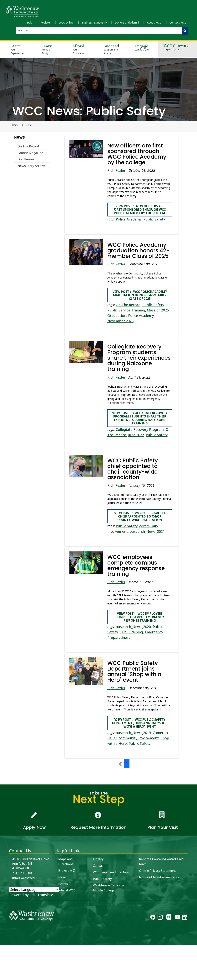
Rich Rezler (116, 170)
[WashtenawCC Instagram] (160, 918)
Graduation (116, 315)
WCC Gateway (176, 47)
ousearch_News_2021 (147, 531)
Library (98, 859)
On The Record (28, 146)
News (19, 137)
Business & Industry (94, 22)
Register (45, 22)
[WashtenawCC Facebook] (153, 918)
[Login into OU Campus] (2, 942)
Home (15, 125)
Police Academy (128, 219)
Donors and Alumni (127, 22)
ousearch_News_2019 (133, 732)
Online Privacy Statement (157, 871)
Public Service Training (126, 310)
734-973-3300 (22, 873)
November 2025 (120, 321)
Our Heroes (26, 159)
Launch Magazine (30, 153)
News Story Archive (32, 166)
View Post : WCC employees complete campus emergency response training (139, 617)
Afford (78, 49)
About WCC (154, 22)
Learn (47, 49)
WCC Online (66, 22)
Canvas (98, 865)
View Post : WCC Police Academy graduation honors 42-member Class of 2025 (140, 295)
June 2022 (136, 435)
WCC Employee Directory (111, 872)
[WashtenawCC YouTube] (177, 918)
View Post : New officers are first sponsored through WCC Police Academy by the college (140, 209)
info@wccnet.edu (24, 878)
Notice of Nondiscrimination (159, 877)
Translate (45, 894)
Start (17, 49)
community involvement (139, 738)
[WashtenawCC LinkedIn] (185, 918)
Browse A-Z (66, 871)
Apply (29, 22)
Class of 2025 (158, 310)
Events (63, 884)
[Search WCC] (185, 31)
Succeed (111, 49)
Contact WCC (177, 22)
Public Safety (154, 219)
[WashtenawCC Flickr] (169, 918)
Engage (141, 47)
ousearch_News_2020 (133, 626)
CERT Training (131, 632)
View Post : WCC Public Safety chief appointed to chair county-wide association (139, 516)
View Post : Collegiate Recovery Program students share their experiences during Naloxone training (139, 418)
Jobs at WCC (67, 890)
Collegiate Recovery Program (140, 429)
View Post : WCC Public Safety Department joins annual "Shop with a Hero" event (139, 723)
